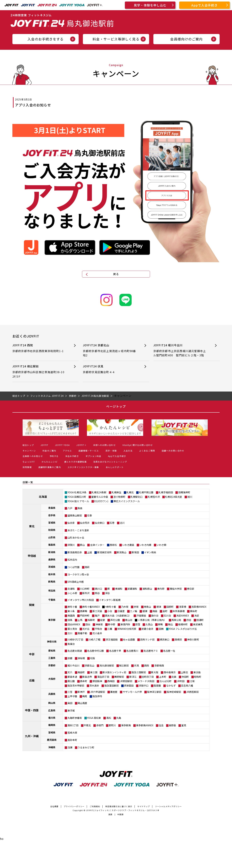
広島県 (51, 710)
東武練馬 (198, 624)
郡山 (82, 545)
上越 (89, 552)
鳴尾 (84, 696)
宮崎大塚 (72, 732)
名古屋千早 (115, 650)
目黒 (70, 620)
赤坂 (136, 606)
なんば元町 (166, 681)
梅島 (155, 611)
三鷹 (109, 628)
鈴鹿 (70, 658)
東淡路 (197, 672)
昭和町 (197, 676)
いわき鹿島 (128, 545)
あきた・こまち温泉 (78, 530)
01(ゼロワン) (101, 501)
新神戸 (81, 691)
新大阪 (154, 672)
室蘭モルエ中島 (99, 496)
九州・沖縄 (32, 736)
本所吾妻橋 (179, 611)
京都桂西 (159, 665)
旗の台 (154, 615)
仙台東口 (99, 522)
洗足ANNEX (182, 615)
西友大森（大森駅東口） (118, 615)
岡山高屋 (82, 703)
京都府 (51, 665)
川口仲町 (85, 588)
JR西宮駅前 (192, 691)
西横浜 (178, 639)
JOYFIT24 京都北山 (109, 350)
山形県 (51, 537)
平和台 (98, 628)
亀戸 (97, 615)
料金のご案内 (49, 450)
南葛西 (71, 615)
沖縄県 (51, 747)
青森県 (51, 507)
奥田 (70, 703)
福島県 (51, 544)
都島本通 (72, 676)
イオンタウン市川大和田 (81, 600)
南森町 (81, 672)
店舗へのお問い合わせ (173, 450)
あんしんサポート (115, 467)
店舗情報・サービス (88, 450)
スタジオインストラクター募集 (83, 467)
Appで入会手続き (204, 5)
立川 (70, 633)
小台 (109, 611)
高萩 (87, 567)
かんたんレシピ (49, 461)
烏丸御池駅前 (107, 665)
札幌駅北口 (136, 496)
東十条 (71, 611)
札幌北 (130, 492)
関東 (31, 605)
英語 (110, 814)
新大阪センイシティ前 (114, 672)
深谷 (107, 593)
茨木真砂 (94, 685)
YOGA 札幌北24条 (77, 492)
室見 (183, 725)
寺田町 (185, 676)
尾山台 (128, 620)
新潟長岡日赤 (75, 552)
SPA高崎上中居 (76, 581)
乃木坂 (124, 606)
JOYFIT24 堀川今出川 (179, 350)
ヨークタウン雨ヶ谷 (78, 574)
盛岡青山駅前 (75, 515)
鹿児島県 (52, 739)
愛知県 (51, 650)
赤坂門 (99, 725)
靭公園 (71, 681)
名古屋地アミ (151, 650)
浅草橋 (182, 606)
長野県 (51, 559)
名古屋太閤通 (75, 650)
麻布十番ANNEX (91, 606)
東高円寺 (125, 624)
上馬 (80, 620)
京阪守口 (143, 685)
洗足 (196, 615)
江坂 (192, 681)
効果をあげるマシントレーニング (110, 461)
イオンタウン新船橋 (109, 600)
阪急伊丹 (97, 696)
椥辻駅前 (124, 665)
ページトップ (116, 406)
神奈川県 (52, 641)
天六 (70, 672)
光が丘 (86, 628)
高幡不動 (82, 633)
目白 (87, 624)
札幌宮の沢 (154, 496)
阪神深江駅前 (154, 691)
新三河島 (97, 611)
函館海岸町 (184, 492)
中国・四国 (32, 710)
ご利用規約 (95, 806)
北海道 (43, 497)
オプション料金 (93, 456)
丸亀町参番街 (75, 717)
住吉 (161, 725)
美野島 (172, 725)
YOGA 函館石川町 (77, 496)
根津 (158, 606)
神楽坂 (99, 624)
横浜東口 (164, 639)
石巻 (112, 522)
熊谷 (97, 593)
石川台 (167, 615)
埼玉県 (51, 590)
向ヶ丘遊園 (129, 639)
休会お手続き (72, 456)
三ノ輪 (133, 611)
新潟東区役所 (104, 552)
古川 (122, 522)
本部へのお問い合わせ (104, 445)
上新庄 (184, 672)
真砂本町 (72, 740)
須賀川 (71, 545)
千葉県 (51, 599)
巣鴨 (160, 624)
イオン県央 (150, 552)
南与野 (160, 588)
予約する (54, 456)
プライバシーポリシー (74, 806)
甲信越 (32, 556)
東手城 (71, 710)
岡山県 (51, 703)
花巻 (89, 515)
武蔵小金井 (147, 628)
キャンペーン (29, 450)
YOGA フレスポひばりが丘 (183, 628)
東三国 (93, 672)
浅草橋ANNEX (198, 606)
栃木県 (51, 574)
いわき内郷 (145, 545)
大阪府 (51, 678)
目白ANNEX (74, 624)
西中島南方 (170, 672)
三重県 (51, 658)
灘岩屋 (113, 691)
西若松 (113, 545)
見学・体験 (111, 450)
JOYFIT (44, 445)
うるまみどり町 (86, 747)
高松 (108, 717)
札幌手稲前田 (166, 492)
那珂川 (112, 725)
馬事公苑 (176, 620)
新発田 (135, 552)
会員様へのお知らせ (33, 456)
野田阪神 (97, 681)
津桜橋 (81, 658)
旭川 (190, 496)
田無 (161, 628)
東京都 (51, 619)
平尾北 (87, 725)
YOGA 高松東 (94, 717)
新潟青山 (121, 552)
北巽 (174, 676)
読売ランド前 (147, 639)
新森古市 (87, 676)
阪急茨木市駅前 (76, 685)
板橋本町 (183, 624)
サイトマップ (143, 806)
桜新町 (91, 620)
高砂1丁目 (73, 725)
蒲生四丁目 (103, 676)
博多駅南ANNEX (144, 725)
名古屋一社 (169, 650)
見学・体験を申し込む (150, 5)
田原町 (170, 606)
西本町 (83, 681)
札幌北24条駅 (99, 492)
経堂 (102, 620)
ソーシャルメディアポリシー (168, 806)
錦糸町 (193, 611)
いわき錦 (161, 545)
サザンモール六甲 (132, 691)
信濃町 (200, 620)
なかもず (171, 685)
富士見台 (72, 628)
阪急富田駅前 (111, 685)
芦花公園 (115, 620)
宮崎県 (51, 732)
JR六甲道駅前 (97, 691)
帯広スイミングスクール (127, 501)
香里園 (157, 685)
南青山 (147, 606)
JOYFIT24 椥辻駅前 (38, 371)
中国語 (120, 814)
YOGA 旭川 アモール (78, 501)
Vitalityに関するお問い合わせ (137, 445)
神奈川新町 (193, 639)
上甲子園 (72, 696)
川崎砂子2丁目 (75, 639)
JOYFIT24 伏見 (99, 369)
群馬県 (51, 581)
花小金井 (97, 633)
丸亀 (118, 717)
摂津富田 (128, 685)
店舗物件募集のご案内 (49, 467)
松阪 (92, 658)
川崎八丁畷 (94, 639)
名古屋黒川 (132, 650)
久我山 (149, 624)
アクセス (67, 450)
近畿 (31, 680)
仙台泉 (71, 522)
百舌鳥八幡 (187, 685)
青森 (80, 508)
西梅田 (110, 681)
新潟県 (51, 552)
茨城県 (51, 566)
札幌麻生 (116, 492)
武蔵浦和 (132, 588)
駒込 (170, 624)
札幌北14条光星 (173, 496)
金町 (165, 611)
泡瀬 (70, 747)
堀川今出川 (73, 665)
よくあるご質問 (147, 450)
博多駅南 (126, 725)
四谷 (188, 620)
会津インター (97, 545)
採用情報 (27, 467)
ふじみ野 (72, 593)
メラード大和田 (146, 681)
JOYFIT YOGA (62, 445)
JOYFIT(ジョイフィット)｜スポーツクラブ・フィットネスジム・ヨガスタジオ (122, 810)
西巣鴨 (83, 611)
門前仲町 (85, 615)
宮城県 (51, 522)
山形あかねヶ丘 (76, 537)
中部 (31, 654)
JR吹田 (180, 681)
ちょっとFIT (29, 461)
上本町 (162, 676)
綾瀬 (144, 611)
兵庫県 (51, 694)
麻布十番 (72, 606)
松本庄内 (72, 559)
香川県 (51, 717)
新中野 (111, 624)
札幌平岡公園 (146, 492)
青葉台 (71, 644)
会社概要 (54, 806)
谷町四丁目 (148, 676)
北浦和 (71, 588)
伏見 (136, 665)
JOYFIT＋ (81, 445)
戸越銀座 (141, 615)
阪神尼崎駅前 (174, 691)
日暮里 (121, 611)
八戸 (70, 508)
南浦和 (118, 588)
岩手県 (51, 515)
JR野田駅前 (126, 681)
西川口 (98, 588)
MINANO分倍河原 (127, 628)
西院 (146, 665)
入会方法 (127, 450)
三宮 (70, 691)
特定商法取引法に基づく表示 (118, 806)
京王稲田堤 (112, 639)
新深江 (133, 676)
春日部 (190, 588)
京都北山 (89, 665)
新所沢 (86, 593)
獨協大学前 (176, 588)
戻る (116, 274)
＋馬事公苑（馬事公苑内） (152, 620)
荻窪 (137, 624)
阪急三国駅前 (139, 672)
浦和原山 (147, 588)
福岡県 (51, 725)
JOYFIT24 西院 (38, 348)
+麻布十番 (110, 606)
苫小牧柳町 (119, 496)
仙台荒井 (85, 522)
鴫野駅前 (119, 676)
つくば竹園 (73, 567)
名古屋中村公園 (95, 650)
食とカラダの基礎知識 (75, 461)
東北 (31, 526)
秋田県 (51, 530)
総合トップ (28, 445)
